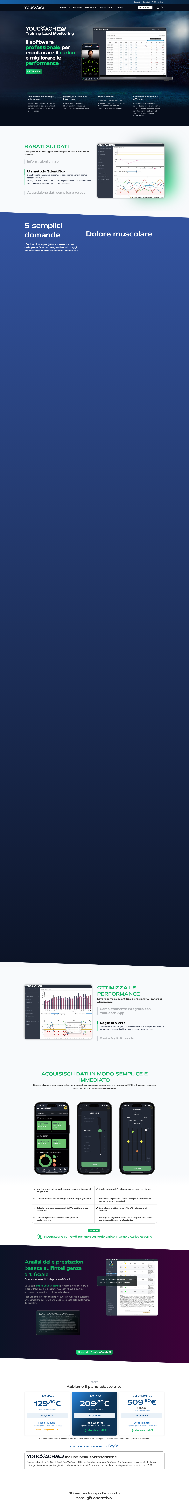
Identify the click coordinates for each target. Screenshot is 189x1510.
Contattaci (146, 2)
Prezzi (120, 7)
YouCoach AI (90, 7)
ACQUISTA (47, 1415)
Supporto (137, 2)
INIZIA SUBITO (145, 7)
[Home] (41, 7)
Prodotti (64, 7)
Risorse (76, 7)
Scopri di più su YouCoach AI (94, 1352)
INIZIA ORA (34, 71)
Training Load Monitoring (48, 1285)
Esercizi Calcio (106, 7)
